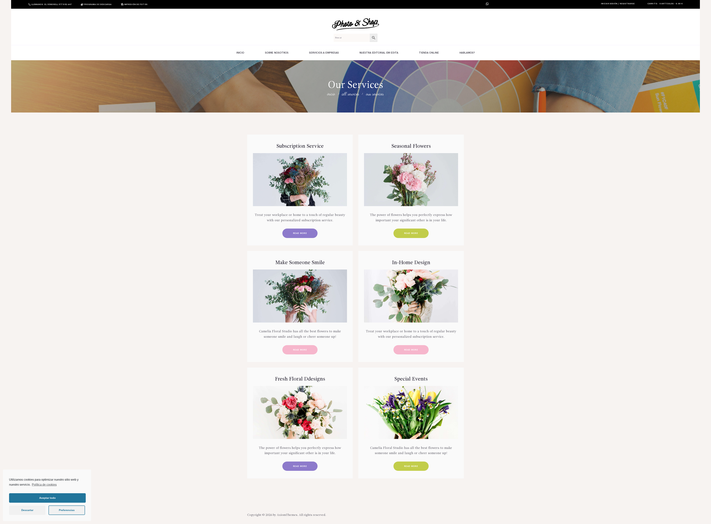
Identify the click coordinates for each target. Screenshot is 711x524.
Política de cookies (44, 484)
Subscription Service (300, 146)
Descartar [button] (27, 510)
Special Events (411, 379)
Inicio (331, 94)
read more (300, 233)
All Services (350, 94)
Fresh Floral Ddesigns (300, 379)
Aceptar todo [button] (47, 497)
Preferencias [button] (67, 510)
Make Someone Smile (300, 262)
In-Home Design (411, 262)
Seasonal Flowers (411, 146)
